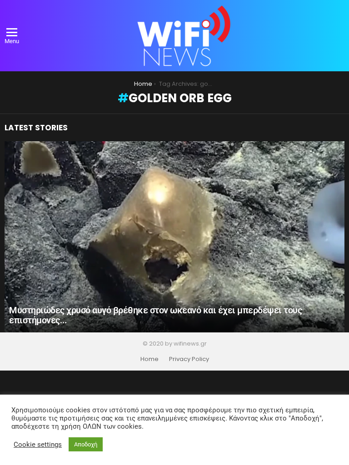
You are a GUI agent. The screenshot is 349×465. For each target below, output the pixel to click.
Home (149, 359)
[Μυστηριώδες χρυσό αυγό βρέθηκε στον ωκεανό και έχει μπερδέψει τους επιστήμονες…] (174, 236)
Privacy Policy (189, 359)
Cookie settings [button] (38, 444)
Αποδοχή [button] (85, 444)
